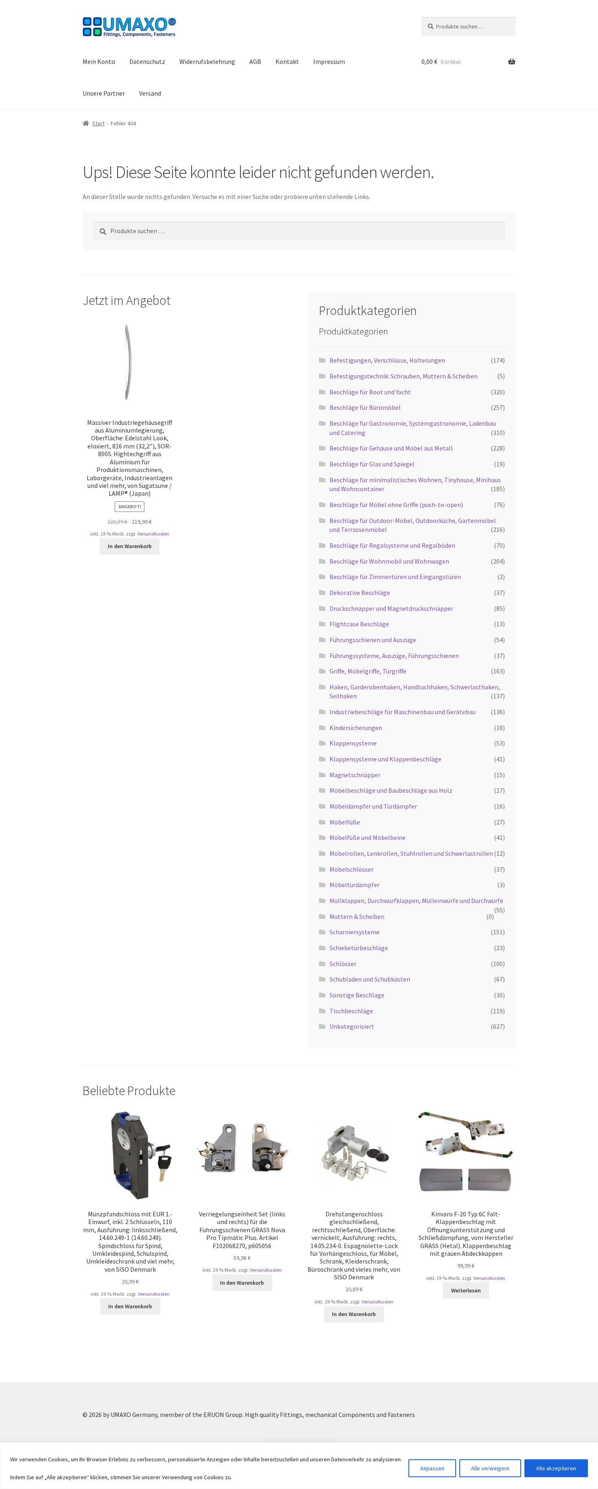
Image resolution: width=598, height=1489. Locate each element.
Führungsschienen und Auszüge (373, 640)
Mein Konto (99, 61)
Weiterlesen (466, 1290)
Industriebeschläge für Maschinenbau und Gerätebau (403, 712)
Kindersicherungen (356, 728)
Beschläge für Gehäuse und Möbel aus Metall (391, 448)
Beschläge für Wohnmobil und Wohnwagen (389, 561)
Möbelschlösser (351, 869)
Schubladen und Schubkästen (370, 979)
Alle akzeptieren (556, 1468)
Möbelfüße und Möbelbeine (368, 837)
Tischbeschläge (351, 1011)
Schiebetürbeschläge (359, 948)
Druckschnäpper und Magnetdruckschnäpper (391, 608)
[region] (299, 1465)
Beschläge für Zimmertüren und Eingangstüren (395, 577)
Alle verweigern (490, 1468)
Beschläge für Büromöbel (365, 407)
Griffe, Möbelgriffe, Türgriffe (368, 671)
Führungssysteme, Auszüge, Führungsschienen (394, 656)
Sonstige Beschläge (357, 995)
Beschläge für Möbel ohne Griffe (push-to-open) (396, 505)
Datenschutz (147, 61)
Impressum (329, 61)
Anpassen (432, 1468)
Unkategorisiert (352, 1026)
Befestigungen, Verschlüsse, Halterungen (387, 360)
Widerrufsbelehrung (207, 61)
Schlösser (343, 964)
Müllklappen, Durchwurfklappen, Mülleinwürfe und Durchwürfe (416, 900)
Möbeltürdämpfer (355, 885)
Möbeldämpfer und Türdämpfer (373, 806)
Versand (150, 93)
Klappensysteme (353, 743)
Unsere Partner (104, 93)
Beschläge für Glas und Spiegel (372, 464)
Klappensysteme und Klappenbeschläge (385, 759)
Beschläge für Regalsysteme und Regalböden (392, 545)
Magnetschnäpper (355, 775)
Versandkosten (153, 534)
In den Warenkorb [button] (130, 546)
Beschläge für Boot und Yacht (370, 392)
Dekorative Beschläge (360, 592)
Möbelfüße (345, 822)
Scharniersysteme (355, 932)
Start (98, 123)
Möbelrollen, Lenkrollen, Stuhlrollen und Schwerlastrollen (411, 853)
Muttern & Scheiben (357, 916)
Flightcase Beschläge (359, 624)
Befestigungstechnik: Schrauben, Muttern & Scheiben (404, 376)
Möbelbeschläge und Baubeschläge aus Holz (391, 790)
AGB (255, 61)
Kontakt (287, 61)
